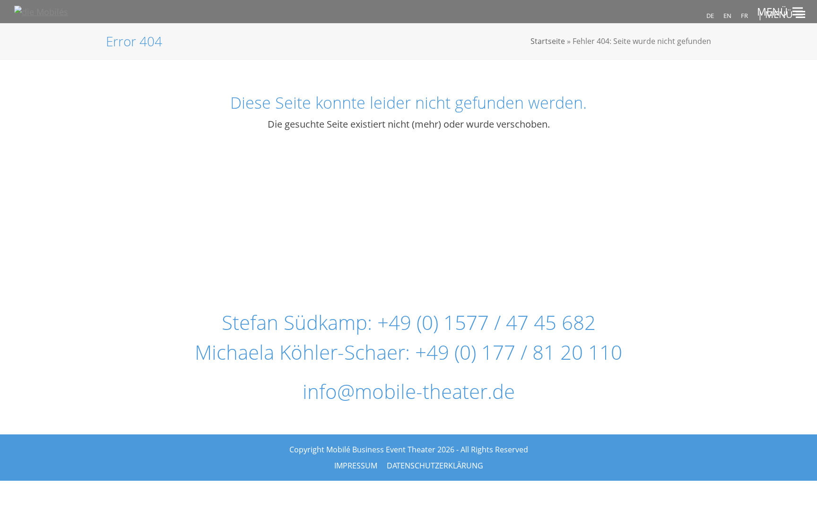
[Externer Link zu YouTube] (480, 217)
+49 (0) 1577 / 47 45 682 (486, 322)
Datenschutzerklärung (435, 465)
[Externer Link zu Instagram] (403, 217)
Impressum (355, 465)
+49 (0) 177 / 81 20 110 (518, 351)
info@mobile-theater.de (409, 391)
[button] (780, 11)
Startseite (547, 41)
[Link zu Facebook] (326, 217)
